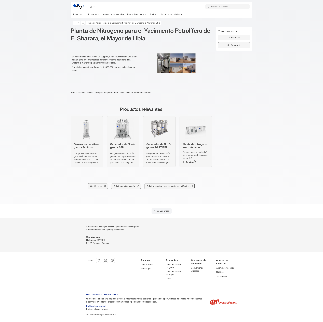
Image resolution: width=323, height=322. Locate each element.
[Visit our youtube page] (112, 260)
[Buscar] (207, 6)
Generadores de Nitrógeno (173, 273)
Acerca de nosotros (225, 268)
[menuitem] (79, 14)
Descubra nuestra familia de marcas (102, 294)
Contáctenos (147, 264)
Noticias (220, 272)
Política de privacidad (95, 306)
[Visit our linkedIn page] (105, 260)
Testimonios (221, 276)
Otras (168, 278)
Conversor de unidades (197, 269)
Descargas (146, 268)
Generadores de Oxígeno (173, 266)
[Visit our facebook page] (98, 260)
